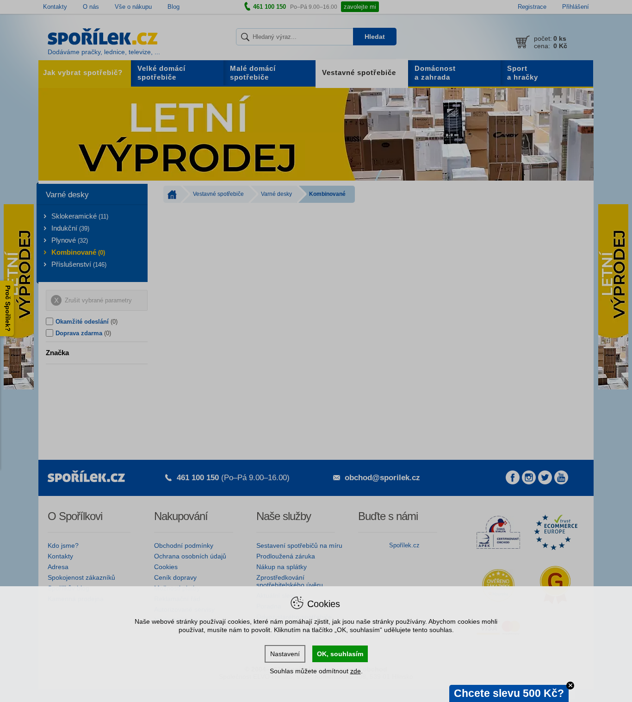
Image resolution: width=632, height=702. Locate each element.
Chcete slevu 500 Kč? (509, 693)
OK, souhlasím (340, 654)
